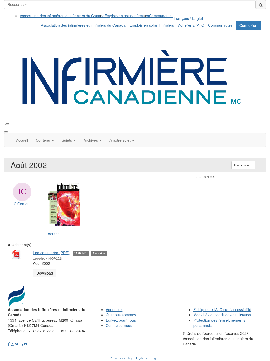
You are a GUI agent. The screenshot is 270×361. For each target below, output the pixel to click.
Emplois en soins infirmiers (126, 15)
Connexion (248, 25)
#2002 (53, 233)
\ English (188, 18)
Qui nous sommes (121, 314)
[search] (260, 4)
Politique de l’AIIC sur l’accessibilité (222, 309)
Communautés (161, 15)
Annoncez (114, 309)
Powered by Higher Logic (135, 358)
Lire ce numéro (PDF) (51, 252)
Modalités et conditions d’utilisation (222, 314)
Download (44, 273)
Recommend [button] (243, 165)
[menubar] (138, 24)
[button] (45, 140)
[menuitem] (62, 15)
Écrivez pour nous (121, 320)
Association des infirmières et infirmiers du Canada (62, 15)
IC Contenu (22, 203)
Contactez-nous (119, 325)
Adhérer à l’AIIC (191, 25)
